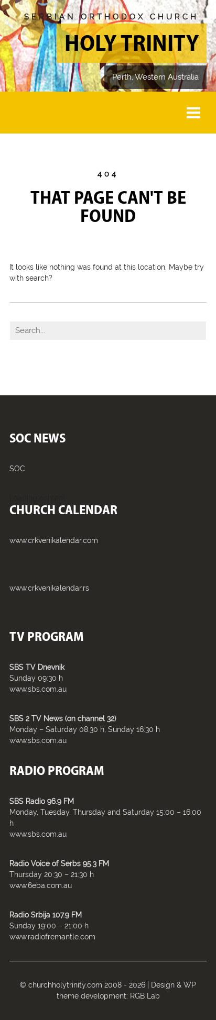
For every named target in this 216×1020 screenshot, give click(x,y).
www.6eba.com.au (40, 885)
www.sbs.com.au (38, 689)
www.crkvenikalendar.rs (49, 588)
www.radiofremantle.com (52, 937)
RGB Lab (145, 996)
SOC (17, 468)
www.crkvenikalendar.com (53, 540)
